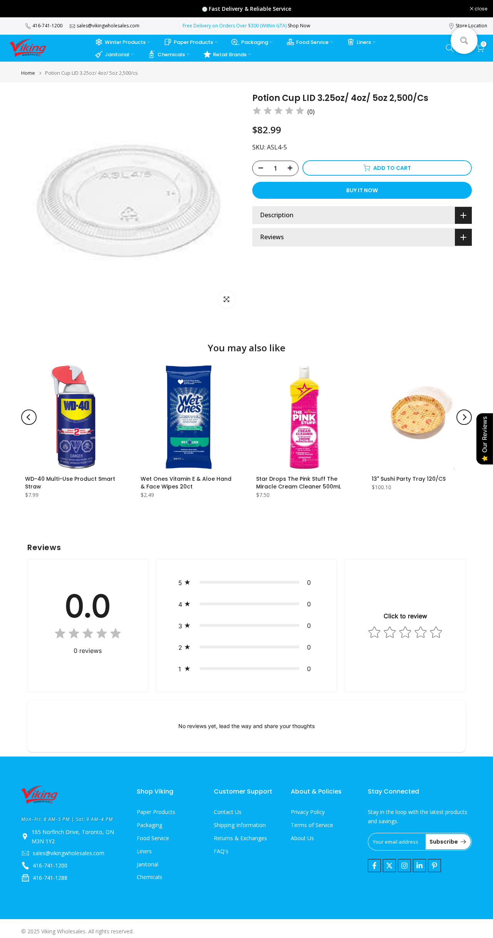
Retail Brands (229, 54)
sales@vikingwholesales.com (108, 25)
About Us (302, 838)
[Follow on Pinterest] (434, 865)
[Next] (464, 417)
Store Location (471, 25)
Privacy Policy (308, 812)
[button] (247, 582)
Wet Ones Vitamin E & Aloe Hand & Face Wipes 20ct (186, 482)
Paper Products (193, 42)
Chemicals (171, 54)
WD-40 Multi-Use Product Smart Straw (70, 482)
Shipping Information (240, 825)
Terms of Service (312, 825)
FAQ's (221, 851)
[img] (278, 111)
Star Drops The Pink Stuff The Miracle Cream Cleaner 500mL (298, 482)
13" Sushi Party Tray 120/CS (409, 479)
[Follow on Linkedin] (419, 865)
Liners (364, 42)
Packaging (254, 42)
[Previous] (29, 417)
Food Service (312, 42)
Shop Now (299, 25)
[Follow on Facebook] (374, 865)
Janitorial (117, 54)
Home (28, 73)
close (16, 9)
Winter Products (125, 42)
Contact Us (227, 812)
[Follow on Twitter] (389, 865)
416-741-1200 (47, 25)
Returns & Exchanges (240, 838)
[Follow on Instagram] (404, 865)
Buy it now (362, 190)
